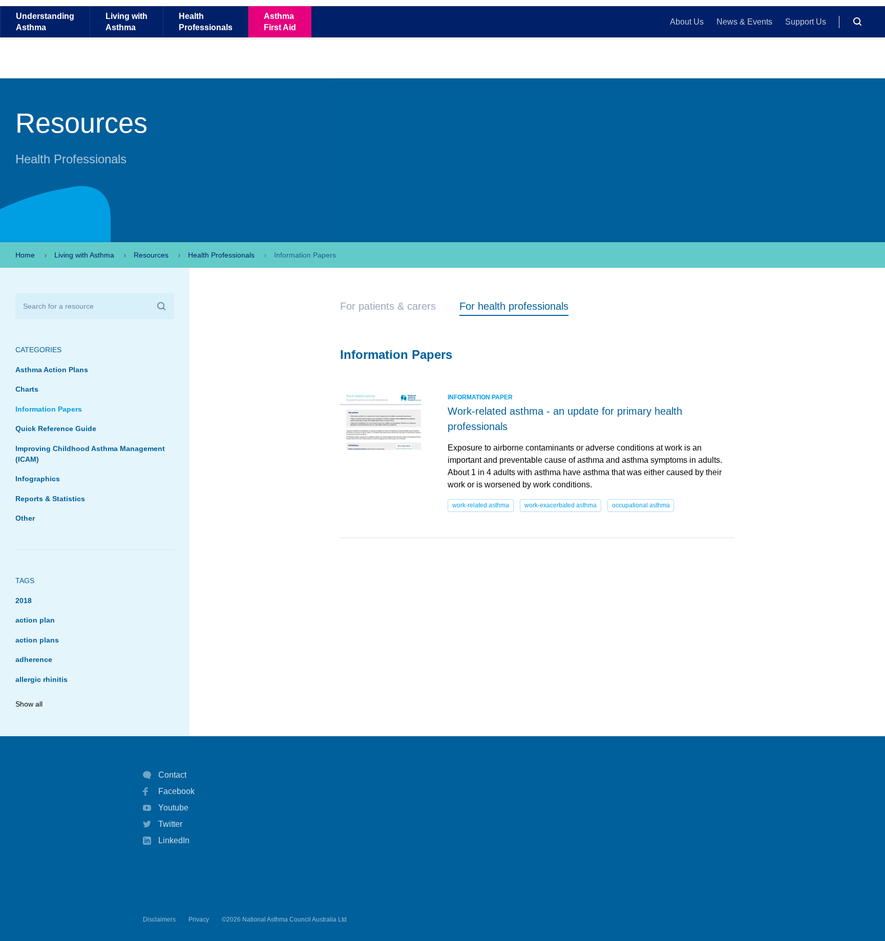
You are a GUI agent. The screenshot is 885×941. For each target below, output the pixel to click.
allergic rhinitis (41, 679)
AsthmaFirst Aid (280, 21)
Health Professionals (221, 255)
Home (25, 255)
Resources (151, 255)
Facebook (176, 791)
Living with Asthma (84, 255)
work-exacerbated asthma (560, 505)
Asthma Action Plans (51, 370)
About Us (687, 21)
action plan (35, 620)
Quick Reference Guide (55, 428)
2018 (23, 600)
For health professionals (513, 306)
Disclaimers (159, 919)
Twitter (170, 824)
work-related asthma (480, 505)
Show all (29, 704)
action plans (37, 640)
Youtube (173, 807)
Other (25, 518)
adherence (33, 659)
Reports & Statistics (50, 499)
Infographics (37, 479)
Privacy (198, 919)
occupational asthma (641, 505)
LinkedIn (173, 840)
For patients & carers (388, 306)
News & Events (744, 21)
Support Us (805, 21)
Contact (172, 775)
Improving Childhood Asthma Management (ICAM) (90, 453)
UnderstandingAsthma (45, 21)
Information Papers (48, 409)
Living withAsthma (127, 21)
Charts (26, 389)
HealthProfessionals (206, 21)
